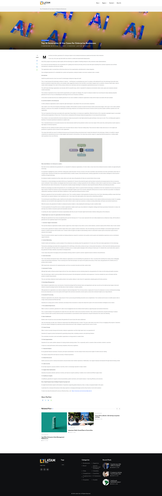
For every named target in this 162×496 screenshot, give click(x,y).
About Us (119, 3)
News (97, 3)
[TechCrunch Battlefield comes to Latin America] (106, 482)
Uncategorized (44, 434)
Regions (104, 3)
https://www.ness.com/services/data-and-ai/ (82, 391)
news (63, 464)
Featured (111, 3)
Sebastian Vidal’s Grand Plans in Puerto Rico (80, 430)
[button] (117, 409)
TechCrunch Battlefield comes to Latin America (115, 482)
